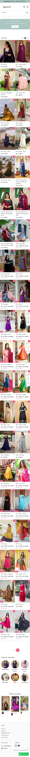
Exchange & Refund (5, 733)
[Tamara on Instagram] (16, 745)
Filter (5, 38)
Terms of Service (5, 735)
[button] (6, 705)
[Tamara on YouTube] (19, 745)
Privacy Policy (4, 737)
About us (3, 728)
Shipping (3, 731)
